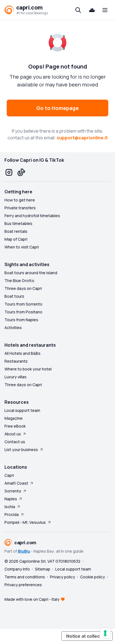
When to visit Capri (21, 247)
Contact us (14, 441)
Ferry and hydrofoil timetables (32, 215)
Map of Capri (15, 239)
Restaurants (16, 361)
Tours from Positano (23, 312)
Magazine (13, 418)
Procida (11, 514)
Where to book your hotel (28, 369)
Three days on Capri (23, 288)
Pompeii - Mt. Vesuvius (25, 522)
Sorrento (12, 491)
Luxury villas (15, 376)
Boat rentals (15, 231)
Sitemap (42, 569)
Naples (10, 498)
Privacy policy (62, 576)
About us (12, 434)
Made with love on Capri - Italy (31, 599)
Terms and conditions (24, 576)
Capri (9, 475)
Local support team (22, 410)
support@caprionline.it (82, 138)
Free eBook (15, 426)
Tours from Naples (21, 319)
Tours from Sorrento (23, 304)
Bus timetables (18, 223)
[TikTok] (21, 172)
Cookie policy (92, 576)
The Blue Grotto (19, 280)
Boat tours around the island (30, 272)
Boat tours (14, 296)
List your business (21, 449)
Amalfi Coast (16, 483)
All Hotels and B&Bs (22, 353)
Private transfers (20, 207)
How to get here (19, 200)
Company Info (17, 569)
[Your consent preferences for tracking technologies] (105, 633)
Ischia (9, 506)
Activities (13, 327)
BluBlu (24, 551)
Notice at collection (87, 636)
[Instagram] (8, 172)
